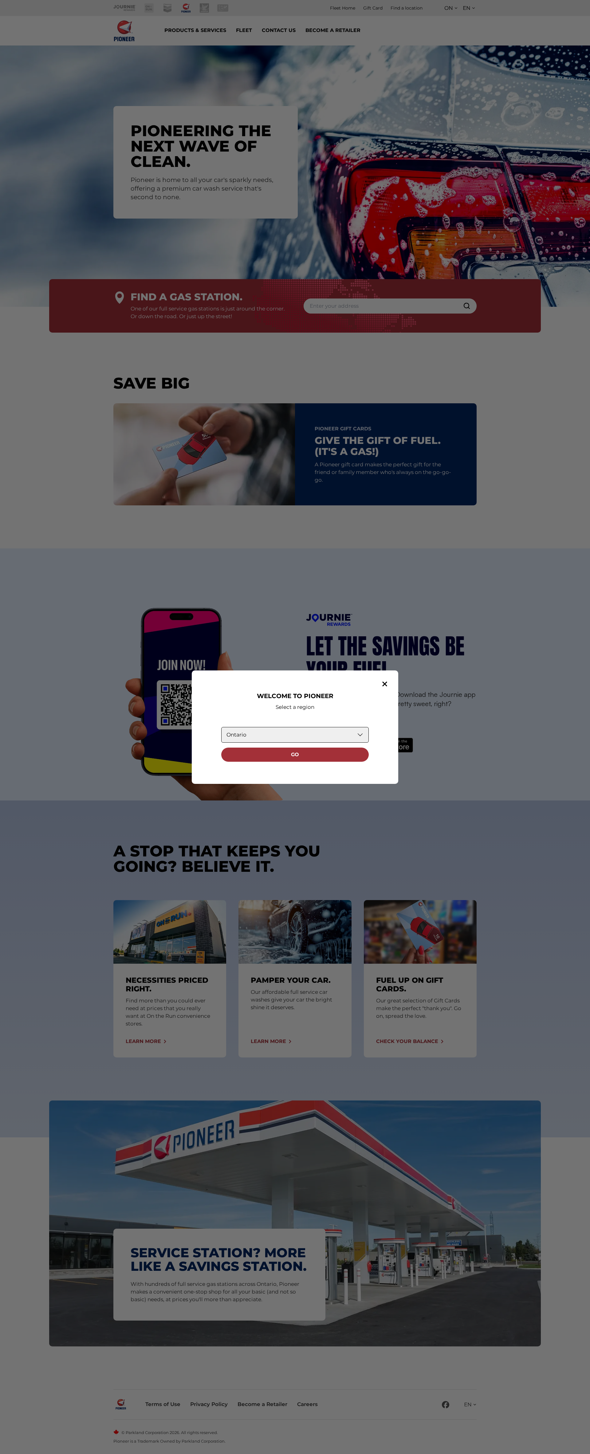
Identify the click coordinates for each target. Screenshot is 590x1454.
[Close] (384, 684)
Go (295, 754)
